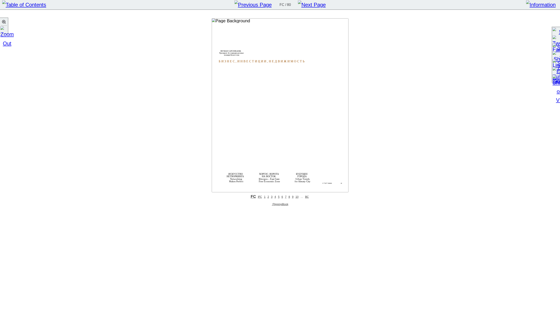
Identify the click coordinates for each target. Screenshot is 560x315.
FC (253, 196)
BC (307, 196)
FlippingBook (280, 204)
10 (297, 196)
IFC (260, 196)
